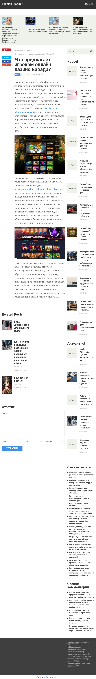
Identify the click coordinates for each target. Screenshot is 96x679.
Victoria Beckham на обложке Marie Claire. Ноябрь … (86, 400)
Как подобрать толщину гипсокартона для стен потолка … (86, 143)
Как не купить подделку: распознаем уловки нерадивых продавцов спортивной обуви (22, 352)
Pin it (7, 50)
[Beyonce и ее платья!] (7, 385)
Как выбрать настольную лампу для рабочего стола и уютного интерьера (81, 547)
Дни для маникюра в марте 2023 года (79, 612)
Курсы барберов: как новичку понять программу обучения (80, 490)
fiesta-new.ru (52, 677)
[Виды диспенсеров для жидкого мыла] (7, 325)
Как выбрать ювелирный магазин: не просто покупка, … (85, 234)
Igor (15, 334)
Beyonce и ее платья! (21, 379)
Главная (19, 50)
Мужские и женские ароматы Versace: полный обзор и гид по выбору (80, 562)
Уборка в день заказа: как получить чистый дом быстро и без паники (80, 539)
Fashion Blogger (12, 4)
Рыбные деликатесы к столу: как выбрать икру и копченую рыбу (80, 482)
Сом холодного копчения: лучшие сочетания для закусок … (86, 73)
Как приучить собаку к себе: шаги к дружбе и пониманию (81, 594)
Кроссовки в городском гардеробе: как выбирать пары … (86, 283)
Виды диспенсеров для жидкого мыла (21, 326)
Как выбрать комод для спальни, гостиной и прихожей (79, 554)
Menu (87, 4)
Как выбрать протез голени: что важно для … (86, 188)
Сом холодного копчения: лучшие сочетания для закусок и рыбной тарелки (80, 511)
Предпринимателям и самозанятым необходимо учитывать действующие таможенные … (86, 259)
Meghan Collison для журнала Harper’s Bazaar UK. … (86, 354)
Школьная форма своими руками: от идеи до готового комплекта (81, 474)
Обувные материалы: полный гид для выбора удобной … (86, 378)
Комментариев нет (37, 75)
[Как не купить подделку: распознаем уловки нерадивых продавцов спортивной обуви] (7, 345)
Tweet (7, 57)
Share (7, 61)
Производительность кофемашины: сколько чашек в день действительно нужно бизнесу (79, 500)
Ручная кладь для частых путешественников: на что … (86, 326)
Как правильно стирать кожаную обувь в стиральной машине (81, 628)
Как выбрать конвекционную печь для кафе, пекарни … (86, 305)
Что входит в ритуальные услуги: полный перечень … (86, 121)
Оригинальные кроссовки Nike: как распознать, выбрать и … (86, 210)
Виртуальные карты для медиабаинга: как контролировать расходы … (86, 97)
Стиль (27, 50)
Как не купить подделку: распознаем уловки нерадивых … (85, 422)
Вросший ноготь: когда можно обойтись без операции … (85, 166)
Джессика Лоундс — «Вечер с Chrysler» (84, 444)
